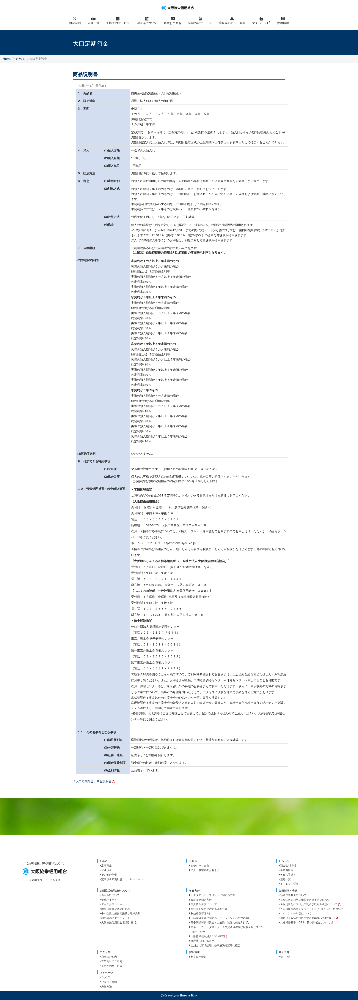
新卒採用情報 (198, 956)
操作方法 (106, 986)
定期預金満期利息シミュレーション (122, 879)
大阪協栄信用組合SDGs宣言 (207, 936)
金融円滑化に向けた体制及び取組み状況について (309, 904)
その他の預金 (109, 874)
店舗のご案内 (109, 956)
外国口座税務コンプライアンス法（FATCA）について (311, 909)
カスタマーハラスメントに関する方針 (213, 895)
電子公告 (285, 956)
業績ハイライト (110, 899)
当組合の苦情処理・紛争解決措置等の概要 (215, 945)
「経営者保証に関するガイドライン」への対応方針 (221, 918)
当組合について (146, 23)
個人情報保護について (204, 904)
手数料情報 (286, 870)
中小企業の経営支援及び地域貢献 (120, 913)
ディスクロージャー (113, 904)
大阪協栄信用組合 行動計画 (117, 922)
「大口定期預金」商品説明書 (92, 781)
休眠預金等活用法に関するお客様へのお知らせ (307, 918)
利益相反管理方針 (201, 913)
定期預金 (106, 865)
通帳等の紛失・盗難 (232, 23)
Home (7, 59)
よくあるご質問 (289, 883)
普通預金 (106, 870)
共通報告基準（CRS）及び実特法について (305, 922)
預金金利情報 (288, 865)
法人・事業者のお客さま (205, 870)
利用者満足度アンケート (115, 918)
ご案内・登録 (109, 981)
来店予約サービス (118, 23)
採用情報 (283, 23)
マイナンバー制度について (296, 913)
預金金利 (75, 23)
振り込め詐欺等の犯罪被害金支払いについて (306, 899)
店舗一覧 (93, 23)
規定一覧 (285, 879)
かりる (193, 861)
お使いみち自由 (200, 865)
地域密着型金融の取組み (115, 909)
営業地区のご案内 (111, 961)
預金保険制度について (293, 895)
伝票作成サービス (200, 23)
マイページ (259, 23)
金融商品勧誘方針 (201, 899)
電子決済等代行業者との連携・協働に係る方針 (218, 922)
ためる (20, 59)
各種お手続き (173, 23)
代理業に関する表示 (202, 940)
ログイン (106, 977)
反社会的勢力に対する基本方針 (209, 909)
